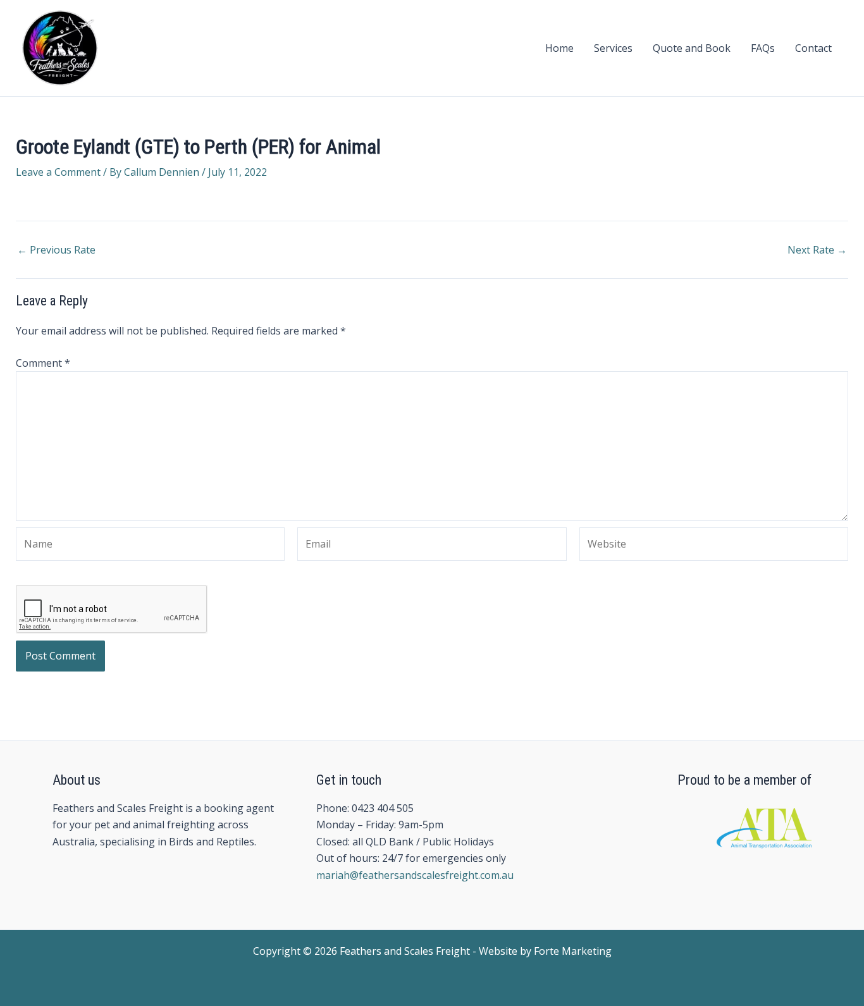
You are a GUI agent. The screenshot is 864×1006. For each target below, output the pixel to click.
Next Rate (817, 250)
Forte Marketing (573, 951)
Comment (43, 363)
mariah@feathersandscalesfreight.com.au (415, 875)
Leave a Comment (58, 172)
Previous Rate (56, 250)
